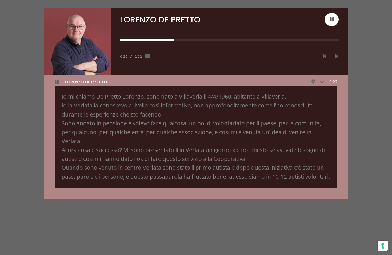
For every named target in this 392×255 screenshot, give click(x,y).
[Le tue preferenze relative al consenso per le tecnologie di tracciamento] (383, 246)
